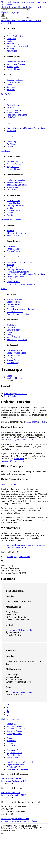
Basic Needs (12, 267)
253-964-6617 (10, 396)
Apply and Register (15, 378)
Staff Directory (13, 362)
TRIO (9, 279)
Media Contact (13, 757)
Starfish (25, 7)
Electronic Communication (18, 769)
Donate (10, 738)
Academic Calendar (15, 80)
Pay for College (13, 43)
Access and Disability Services (20, 262)
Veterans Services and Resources (21, 284)
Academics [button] (6, 151)
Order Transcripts (8, 484)
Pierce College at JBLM (17, 339)
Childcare (11, 246)
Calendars (11, 327)
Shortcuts (5, 7)
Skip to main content (10, 2)
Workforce (11, 130)
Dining (10, 335)
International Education (17, 64)
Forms (9, 85)
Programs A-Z (13, 166)
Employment (12, 307)
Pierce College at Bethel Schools (15, 818)
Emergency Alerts (14, 750)
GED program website (36, 422)
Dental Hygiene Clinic (16, 353)
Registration (12, 51)
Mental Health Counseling (18, 272)
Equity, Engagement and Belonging (22, 309)
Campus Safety (13, 330)
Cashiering (11, 141)
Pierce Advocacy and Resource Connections (26, 128)
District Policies (13, 304)
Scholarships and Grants (17, 115)
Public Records (13, 755)
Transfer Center (13, 69)
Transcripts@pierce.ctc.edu (15, 393)
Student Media (13, 235)
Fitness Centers (13, 249)
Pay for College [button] (8, 94)
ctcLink (19, 7)
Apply (9, 41)
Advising (10, 48)
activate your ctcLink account (20, 439)
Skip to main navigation (29, 2)
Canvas (12, 7)
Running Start (13, 66)
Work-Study (12, 117)
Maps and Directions (15, 726)
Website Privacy (13, 767)
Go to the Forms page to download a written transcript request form (26, 546)
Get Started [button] (6, 23)
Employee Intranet (14, 733)
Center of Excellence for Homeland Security (20, 821)
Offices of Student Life (16, 233)
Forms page (19, 458)
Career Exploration (15, 36)
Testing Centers (13, 210)
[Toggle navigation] (3, 15)
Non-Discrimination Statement (20, 762)
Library (10, 208)
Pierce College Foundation (18, 314)
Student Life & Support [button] (11, 220)
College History (13, 302)
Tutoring (10, 215)
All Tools (11, 89)
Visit (8, 34)
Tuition (10, 146)
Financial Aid (12, 107)
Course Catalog (13, 203)
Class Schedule (13, 82)
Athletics (10, 230)
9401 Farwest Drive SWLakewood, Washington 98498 (14, 779)
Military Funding (14, 110)
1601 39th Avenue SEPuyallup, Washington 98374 (13, 793)
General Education (15, 182)
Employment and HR (16, 729)
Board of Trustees (14, 299)
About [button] (4, 288)
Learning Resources (15, 205)
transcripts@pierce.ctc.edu (12, 461)
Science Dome (13, 360)
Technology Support (15, 277)
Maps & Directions (15, 337)
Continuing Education (16, 62)
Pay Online (11, 144)
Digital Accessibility (15, 764)
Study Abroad (13, 190)
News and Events (14, 731)
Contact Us (11, 332)
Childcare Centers (14, 350)
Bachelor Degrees (14, 164)
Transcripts (11, 213)
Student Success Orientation (19, 46)
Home (9, 376)
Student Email (35, 7)
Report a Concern (14, 752)
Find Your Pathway (15, 162)
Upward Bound (13, 281)
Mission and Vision (15, 311)
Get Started (11, 38)
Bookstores (11, 325)
